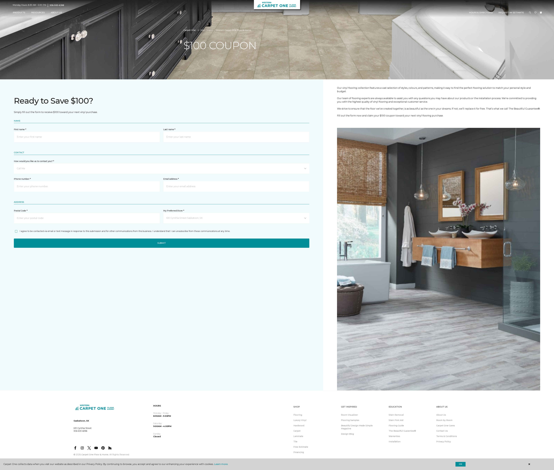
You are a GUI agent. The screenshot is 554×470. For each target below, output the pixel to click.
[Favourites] (535, 13)
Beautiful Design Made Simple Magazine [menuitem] (357, 427)
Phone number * (22, 179)
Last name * (169, 129)
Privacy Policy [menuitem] (443, 441)
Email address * (171, 179)
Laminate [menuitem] (298, 436)
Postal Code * (20, 211)
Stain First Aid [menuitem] (396, 420)
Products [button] (19, 12)
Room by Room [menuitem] (444, 420)
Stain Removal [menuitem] (396, 415)
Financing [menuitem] (298, 452)
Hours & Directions (481, 12)
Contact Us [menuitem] (442, 431)
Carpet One (190, 30)
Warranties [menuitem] (394, 436)
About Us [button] (56, 12)
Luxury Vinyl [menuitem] (299, 420)
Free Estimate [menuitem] (300, 447)
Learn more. (221, 464)
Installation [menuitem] (394, 441)
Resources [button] (38, 12)
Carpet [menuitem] (297, 431)
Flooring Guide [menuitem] (396, 425)
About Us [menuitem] (441, 415)
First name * (20, 129)
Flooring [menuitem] (297, 415)
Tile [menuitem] (295, 441)
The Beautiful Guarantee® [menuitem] (402, 431)
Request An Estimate (511, 12)
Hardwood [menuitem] (298, 425)
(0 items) (541, 13)
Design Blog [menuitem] (347, 434)
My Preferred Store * (173, 211)
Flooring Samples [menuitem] (350, 420)
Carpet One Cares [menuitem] (445, 425)
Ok (460, 464)
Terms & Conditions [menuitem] (446, 436)
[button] (530, 13)
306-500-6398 (56, 5)
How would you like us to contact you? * (34, 161)
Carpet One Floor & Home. (95, 454)
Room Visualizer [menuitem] (349, 415)
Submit (161, 243)
